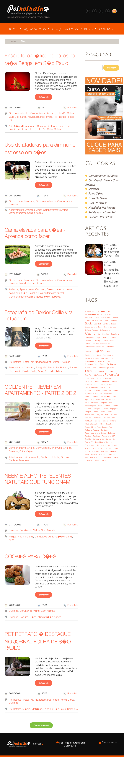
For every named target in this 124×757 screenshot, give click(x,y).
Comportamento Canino (22, 213)
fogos (39, 213)
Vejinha (96, 448)
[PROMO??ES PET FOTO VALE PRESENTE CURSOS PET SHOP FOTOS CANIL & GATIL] (64, 29)
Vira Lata (95, 451)
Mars (87, 403)
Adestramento (16, 210)
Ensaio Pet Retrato (19, 129)
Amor (33, 126)
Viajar (110, 448)
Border (105, 324)
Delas (98, 355)
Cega (98, 338)
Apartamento (27, 289)
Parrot (95, 412)
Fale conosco (109, 742)
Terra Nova (99, 442)
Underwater (107, 445)
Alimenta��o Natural (60, 537)
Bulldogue (104, 330)
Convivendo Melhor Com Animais (27, 113)
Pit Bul (101, 424)
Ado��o (14, 126)
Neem (21, 537)
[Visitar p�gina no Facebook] (95, 13)
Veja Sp (88, 448)
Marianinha (110, 400)
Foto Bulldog (99, 371)
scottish (89, 460)
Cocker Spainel (108, 341)
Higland (88, 390)
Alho (11, 540)
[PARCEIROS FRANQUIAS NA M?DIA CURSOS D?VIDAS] (34, 29)
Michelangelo (90, 406)
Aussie (115, 318)
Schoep (96, 439)
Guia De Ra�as (17, 117)
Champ (105, 338)
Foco (94, 368)
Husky (115, 390)
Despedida (107, 355)
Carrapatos (41, 537)
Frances (114, 381)
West (87, 454)
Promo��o (90, 427)
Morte (100, 406)
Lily (92, 400)
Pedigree (99, 415)
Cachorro (40, 289)
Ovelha (105, 409)
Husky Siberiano (91, 394)
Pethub (97, 421)
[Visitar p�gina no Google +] (102, 13)
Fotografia (41, 368)
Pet (106, 415)
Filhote (55, 457)
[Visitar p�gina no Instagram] (88, 13)
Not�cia (55, 297)
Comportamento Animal (21, 201)
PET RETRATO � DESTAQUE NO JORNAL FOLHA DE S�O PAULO (38, 641)
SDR (113, 436)
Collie (87, 344)
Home (13, 41)
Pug (110, 427)
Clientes (88, 341)
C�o (24, 293)
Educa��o (43, 297)
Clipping (97, 341)
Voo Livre (104, 451)
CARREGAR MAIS (41, 725)
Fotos (96, 381)
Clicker (113, 338)
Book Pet (97, 324)
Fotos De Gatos (65, 113)
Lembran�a (105, 397)
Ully (98, 445)
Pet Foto (88, 418)
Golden (110, 384)
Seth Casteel (106, 439)
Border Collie (29, 371)
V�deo (113, 451)
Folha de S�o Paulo (55, 709)
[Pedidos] (114, 13)
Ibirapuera (108, 394)
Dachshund (89, 355)
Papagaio (113, 409)
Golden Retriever (91, 387)
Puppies (96, 430)
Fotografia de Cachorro (21, 368)
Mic (110, 403)
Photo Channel (91, 424)
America (108, 314)
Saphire (88, 439)
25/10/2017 (111, 274)
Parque (88, 412)
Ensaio (17, 371)
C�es (50, 289)
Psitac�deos (102, 427)
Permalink (72, 108)
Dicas (97, 358)
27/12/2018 (111, 251)
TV (92, 442)
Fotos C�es (26, 451)
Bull (106, 327)
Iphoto (87, 397)
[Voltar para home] (28, 15)
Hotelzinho (106, 390)
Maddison (100, 400)
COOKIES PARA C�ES (30, 557)
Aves (106, 321)
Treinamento (90, 445)
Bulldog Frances (91, 330)
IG (101, 394)
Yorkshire (111, 454)
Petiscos (13, 617)
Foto (32, 129)
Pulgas (12, 537)
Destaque (52, 126)
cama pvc (14, 293)
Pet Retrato (15, 709)
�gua (97, 460)
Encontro (100, 361)
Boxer (100, 327)
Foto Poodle (97, 375)
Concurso (110, 347)
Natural (29, 537)
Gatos (57, 129)
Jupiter (95, 397)
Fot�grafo (105, 381)
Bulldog (113, 327)
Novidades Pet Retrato (40, 117)
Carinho (41, 126)
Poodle (109, 424)
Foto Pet (41, 129)
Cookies (24, 617)
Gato (49, 129)
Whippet (102, 454)
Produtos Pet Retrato (100, 217)
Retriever (96, 436)
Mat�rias (37, 709)
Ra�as (104, 430)
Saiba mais (43, 97)
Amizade (30, 210)
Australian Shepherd (95, 321)
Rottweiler (105, 436)
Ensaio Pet (64, 126)
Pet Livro (107, 418)
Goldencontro (105, 387)
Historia (97, 390)
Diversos (50, 113)
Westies (94, 454)
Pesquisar (111, 67)
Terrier (108, 442)
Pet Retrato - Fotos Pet (21, 362)
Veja (115, 445)
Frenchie (88, 384)
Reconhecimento (91, 433)
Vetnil (103, 448)
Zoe (86, 457)
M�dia (26, 709)
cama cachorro (63, 289)
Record (103, 433)
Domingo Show (107, 358)
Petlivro (113, 421)
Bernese (114, 321)
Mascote (24, 460)
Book (88, 323)
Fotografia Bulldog (94, 378)
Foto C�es (110, 371)
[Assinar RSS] (108, 13)
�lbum (25, 126)
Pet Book (113, 415)
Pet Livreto (97, 418)
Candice (105, 334)
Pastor (102, 412)
